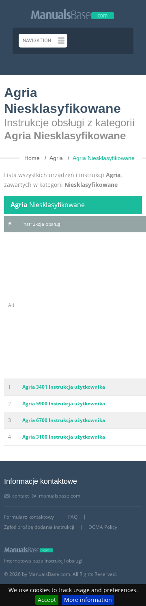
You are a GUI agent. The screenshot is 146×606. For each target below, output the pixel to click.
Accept (47, 600)
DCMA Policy (102, 527)
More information (88, 600)
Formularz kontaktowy (29, 516)
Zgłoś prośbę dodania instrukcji (39, 527)
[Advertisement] (73, 305)
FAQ (72, 516)
